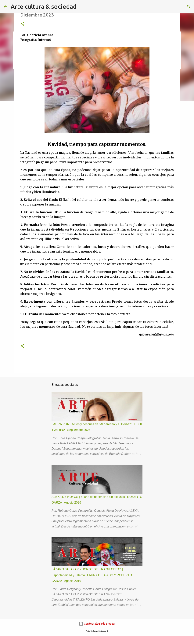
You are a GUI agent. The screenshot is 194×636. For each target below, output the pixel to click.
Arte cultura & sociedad (44, 6)
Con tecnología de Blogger (99, 623)
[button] (22, 24)
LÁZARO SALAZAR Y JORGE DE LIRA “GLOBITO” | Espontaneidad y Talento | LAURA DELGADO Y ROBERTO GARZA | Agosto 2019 (92, 575)
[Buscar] (188, 6)
